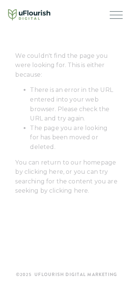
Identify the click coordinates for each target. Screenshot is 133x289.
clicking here (43, 171)
